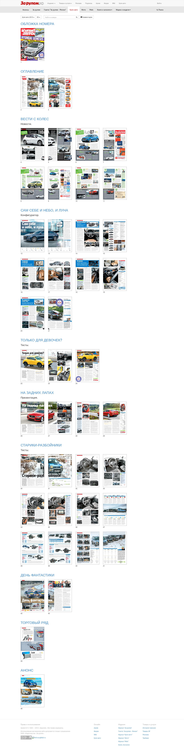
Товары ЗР (146, 731)
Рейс (91, 9)
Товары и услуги (64, 3)
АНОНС (27, 670)
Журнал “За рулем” (125, 728)
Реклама (78, 3)
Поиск (160, 9)
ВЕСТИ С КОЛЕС (35, 118)
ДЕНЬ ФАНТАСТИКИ (37, 574)
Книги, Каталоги (124, 745)
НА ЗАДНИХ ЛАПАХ (37, 392)
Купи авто (122, 3)
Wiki (113, 3)
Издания (50, 3)
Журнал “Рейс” (123, 741)
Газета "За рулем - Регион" (55, 9)
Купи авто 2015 (27, 17)
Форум (106, 3)
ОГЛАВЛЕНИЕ (32, 71)
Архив (98, 3)
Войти (159, 3)
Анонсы (26, 9)
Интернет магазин (149, 728)
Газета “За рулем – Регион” (128, 731)
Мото (83, 9)
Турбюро (146, 738)
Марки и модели (122, 9)
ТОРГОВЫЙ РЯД (34, 622)
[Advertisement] (147, 44)
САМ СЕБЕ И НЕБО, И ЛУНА (44, 209)
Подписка (88, 3)
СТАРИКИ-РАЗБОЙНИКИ (41, 444)
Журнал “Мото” (123, 738)
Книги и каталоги (104, 9)
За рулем (36, 9)
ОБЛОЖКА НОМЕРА (37, 23)
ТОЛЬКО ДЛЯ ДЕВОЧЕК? (41, 339)
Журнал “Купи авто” (125, 734)
